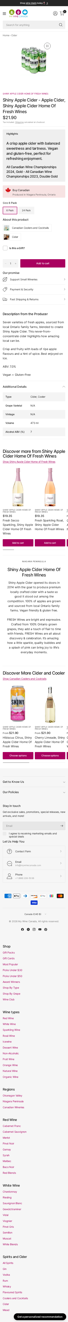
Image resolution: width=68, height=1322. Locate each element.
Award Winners (11, 981)
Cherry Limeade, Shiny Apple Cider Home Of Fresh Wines (50, 742)
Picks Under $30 (12, 970)
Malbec (7, 1161)
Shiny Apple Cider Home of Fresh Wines (25, 93)
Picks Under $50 (12, 976)
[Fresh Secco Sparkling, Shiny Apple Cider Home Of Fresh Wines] (18, 487)
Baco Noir (8, 1167)
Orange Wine (10, 1065)
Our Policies (11, 792)
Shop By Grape (11, 993)
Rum (5, 1280)
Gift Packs (9, 952)
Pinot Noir (8, 1143)
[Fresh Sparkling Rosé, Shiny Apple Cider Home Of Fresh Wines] (50, 487)
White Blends (10, 1244)
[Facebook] (22, 929)
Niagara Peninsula (13, 1101)
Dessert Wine (10, 1047)
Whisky (7, 1286)
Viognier (7, 1220)
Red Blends (9, 1172)
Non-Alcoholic (11, 1053)
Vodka (6, 1274)
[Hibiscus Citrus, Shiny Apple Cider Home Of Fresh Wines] (18, 704)
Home (6, 35)
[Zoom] (47, 46)
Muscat (7, 1238)
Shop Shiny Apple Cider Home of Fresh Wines (29, 461)
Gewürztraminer (12, 1209)
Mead (6, 1310)
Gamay (7, 1149)
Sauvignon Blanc (12, 1203)
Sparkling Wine (11, 1029)
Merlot (6, 1137)
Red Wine (8, 1018)
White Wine (9, 1024)
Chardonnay (10, 1191)
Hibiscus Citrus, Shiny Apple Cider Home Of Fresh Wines (17, 742)
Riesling (7, 1197)
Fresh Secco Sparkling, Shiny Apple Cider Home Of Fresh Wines (18, 527)
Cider (14, 35)
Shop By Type (11, 987)
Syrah (6, 1155)
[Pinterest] (46, 929)
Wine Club (9, 999)
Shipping (19, 122)
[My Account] (55, 13)
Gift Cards (8, 958)
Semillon (7, 1232)
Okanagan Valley (12, 1095)
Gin (5, 1268)
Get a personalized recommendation (40, 1316)
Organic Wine (10, 1076)
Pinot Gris (8, 1226)
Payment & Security (21, 289)
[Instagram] (34, 929)
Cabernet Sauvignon (14, 1131)
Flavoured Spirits (12, 1292)
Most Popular (10, 964)
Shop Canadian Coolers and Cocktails (24, 678)
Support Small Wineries (23, 279)
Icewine (7, 1041)
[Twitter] (28, 929)
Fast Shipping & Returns (24, 299)
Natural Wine (10, 1070)
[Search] (60, 25)
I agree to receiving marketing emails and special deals (33, 835)
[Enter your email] (61, 826)
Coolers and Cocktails (15, 1298)
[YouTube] (40, 929)
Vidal (5, 1214)
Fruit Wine (8, 1059)
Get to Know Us (13, 782)
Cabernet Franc (12, 1125)
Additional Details (15, 386)
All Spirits (8, 1262)
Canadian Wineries (13, 1107)
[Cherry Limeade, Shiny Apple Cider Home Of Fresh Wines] (50, 704)
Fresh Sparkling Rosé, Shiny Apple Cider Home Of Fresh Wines (49, 525)
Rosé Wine (9, 1035)
